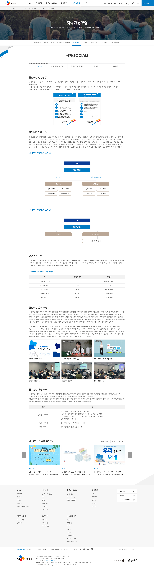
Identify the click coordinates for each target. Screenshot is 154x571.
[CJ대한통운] (24, 558)
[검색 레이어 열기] (133, 3)
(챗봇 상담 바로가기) (51, 560)
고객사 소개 (45, 509)
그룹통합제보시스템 (54, 549)
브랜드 (43, 500)
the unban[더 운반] (72, 542)
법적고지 (31, 549)
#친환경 (121, 441)
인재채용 (94, 506)
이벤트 (18, 500)
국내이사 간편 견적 (71, 538)
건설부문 (44, 506)
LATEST (19, 494)
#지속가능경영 (104, 441)
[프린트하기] (150, 542)
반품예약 (69, 529)
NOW (19, 490)
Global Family (71, 497)
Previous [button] (24, 455)
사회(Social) (51, 8)
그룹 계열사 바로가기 (123, 549)
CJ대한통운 (11, 3)
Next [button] (130, 455)
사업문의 (44, 520)
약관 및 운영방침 (42, 549)
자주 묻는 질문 (45, 526)
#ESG (113, 441)
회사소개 (94, 494)
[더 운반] (125, 500)
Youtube (88, 549)
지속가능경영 (14, 8)
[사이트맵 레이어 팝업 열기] (138, 3)
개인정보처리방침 (21, 549)
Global (122, 491)
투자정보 (94, 503)
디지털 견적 (117, 3)
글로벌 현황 (70, 494)
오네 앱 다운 (107, 3)
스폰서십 (94, 500)
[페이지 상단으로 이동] (150, 547)
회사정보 (95, 490)
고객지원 (45, 516)
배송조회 (69, 520)
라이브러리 (94, 497)
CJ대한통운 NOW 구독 (23, 506)
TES (43, 497)
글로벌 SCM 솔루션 (47, 494)
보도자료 (19, 497)
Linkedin (92, 549)
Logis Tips (45, 503)
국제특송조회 (70, 535)
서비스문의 (45, 523)
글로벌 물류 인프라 (71, 500)
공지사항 (19, 503)
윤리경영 (19, 523)
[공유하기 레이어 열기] (150, 538)
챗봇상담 (69, 532)
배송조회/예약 (71, 516)
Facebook (80, 549)
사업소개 (45, 490)
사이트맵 (65, 549)
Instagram (84, 549)
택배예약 (69, 526)
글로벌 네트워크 (72, 490)
